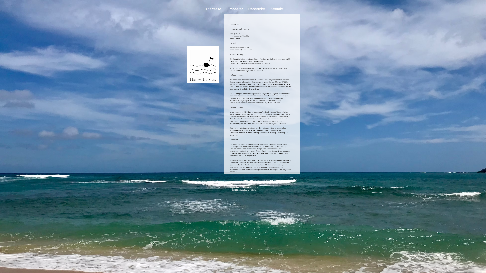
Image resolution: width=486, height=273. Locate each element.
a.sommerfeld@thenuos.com (241, 50)
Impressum (236, 188)
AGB (256, 188)
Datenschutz (248, 188)
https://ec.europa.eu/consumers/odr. (249, 61)
